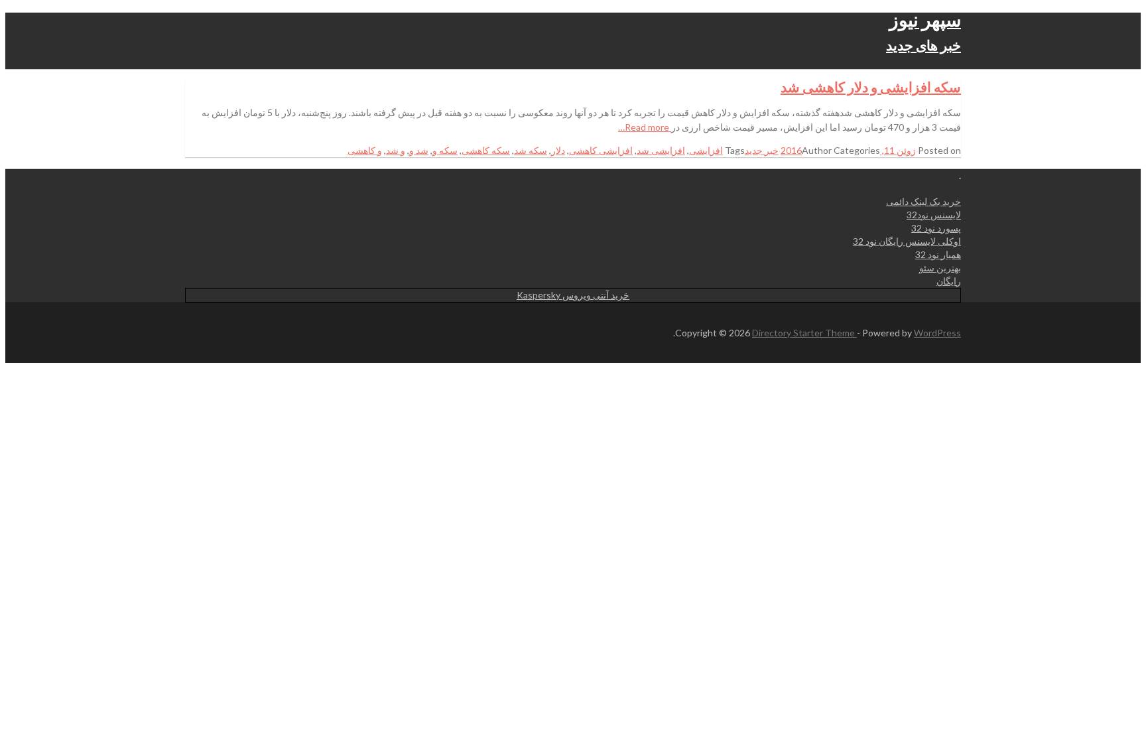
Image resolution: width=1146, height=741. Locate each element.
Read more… (644, 127)
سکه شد (530, 150)
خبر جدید (762, 150)
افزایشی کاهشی (601, 150)
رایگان (948, 281)
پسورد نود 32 (936, 228)
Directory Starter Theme (804, 332)
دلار (558, 150)
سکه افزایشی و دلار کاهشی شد (871, 86)
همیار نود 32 (938, 254)
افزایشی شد (661, 150)
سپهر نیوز (925, 19)
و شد (395, 150)
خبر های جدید (923, 44)
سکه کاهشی (486, 150)
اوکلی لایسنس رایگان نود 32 (907, 241)
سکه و (445, 150)
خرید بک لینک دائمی (923, 201)
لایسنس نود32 (934, 214)
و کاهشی (365, 150)
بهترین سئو (940, 267)
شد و (418, 150)
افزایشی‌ (706, 150)
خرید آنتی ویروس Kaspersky (573, 295)
